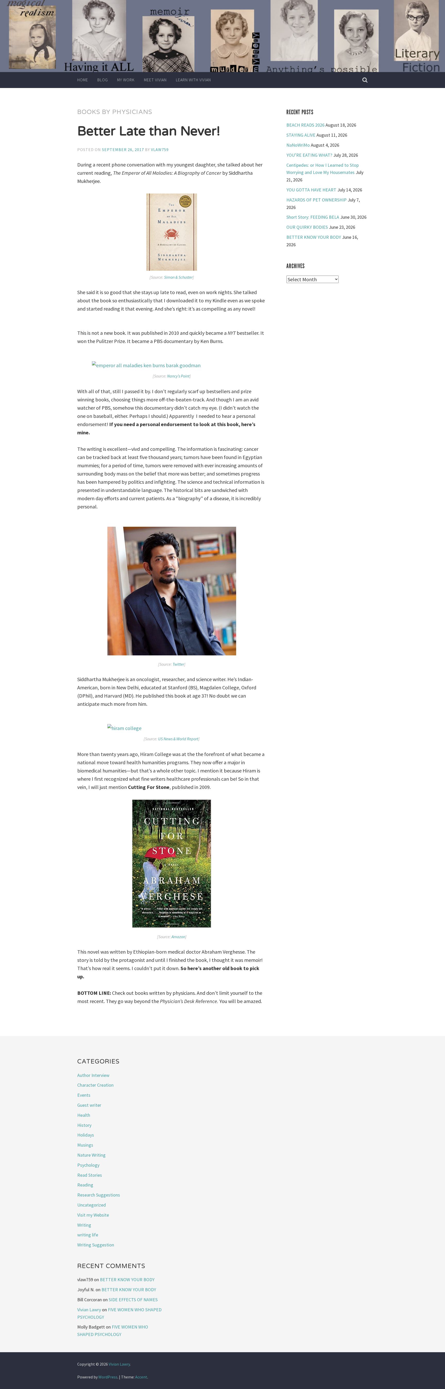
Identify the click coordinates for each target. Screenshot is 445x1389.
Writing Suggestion (95, 1245)
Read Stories (89, 1175)
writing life (87, 1235)
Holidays (85, 1135)
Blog (102, 79)
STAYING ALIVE (300, 135)
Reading (85, 1185)
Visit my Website (93, 1215)
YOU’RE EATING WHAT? (309, 155)
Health (83, 1115)
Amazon (178, 936)
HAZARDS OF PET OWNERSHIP (316, 200)
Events (83, 1095)
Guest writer (89, 1105)
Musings (85, 1145)
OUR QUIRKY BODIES (307, 227)
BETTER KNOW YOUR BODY (313, 237)
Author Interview (93, 1075)
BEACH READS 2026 (305, 125)
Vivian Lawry (89, 1310)
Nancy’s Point (178, 376)
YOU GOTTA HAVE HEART (311, 190)
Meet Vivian (155, 79)
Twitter (178, 664)
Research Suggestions (98, 1195)
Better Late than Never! (148, 131)
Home (82, 79)
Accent (141, 1376)
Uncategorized (91, 1205)
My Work (126, 79)
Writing (84, 1225)
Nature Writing (91, 1155)
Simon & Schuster (178, 277)
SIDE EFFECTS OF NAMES (133, 1300)
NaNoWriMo (298, 145)
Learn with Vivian (193, 79)
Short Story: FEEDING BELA (312, 217)
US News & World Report (178, 738)
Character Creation (95, 1085)
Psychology (88, 1165)
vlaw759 (160, 149)
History (84, 1125)
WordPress (107, 1376)
